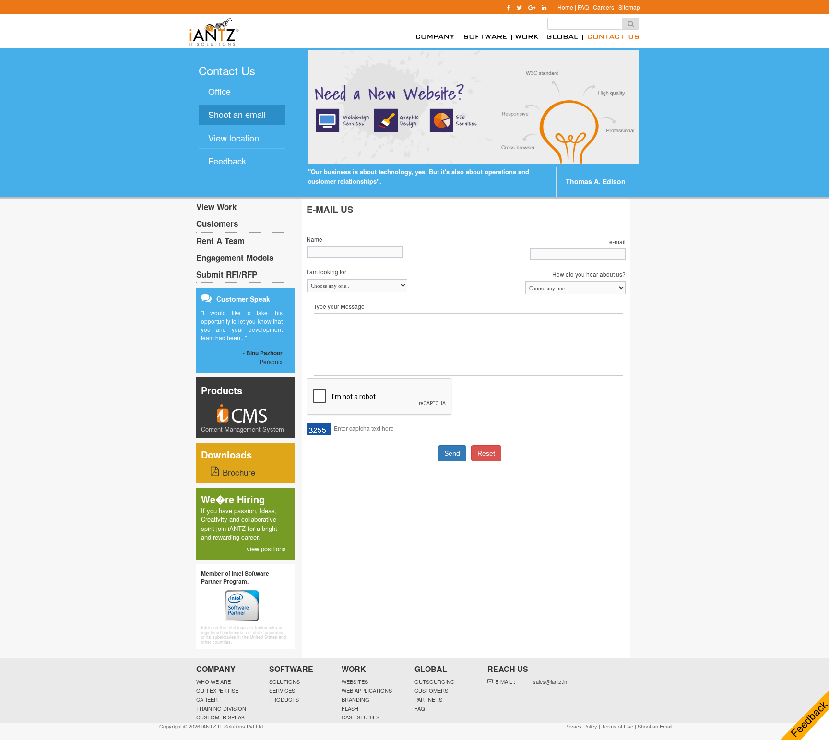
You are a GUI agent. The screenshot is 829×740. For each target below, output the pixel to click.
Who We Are (213, 681)
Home (565, 7)
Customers (217, 223)
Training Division (221, 708)
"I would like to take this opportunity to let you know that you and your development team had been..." (242, 324)
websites (355, 681)
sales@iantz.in (550, 681)
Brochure (239, 472)
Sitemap (629, 7)
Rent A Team (220, 241)
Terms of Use (617, 726)
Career (207, 699)
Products (221, 390)
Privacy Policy (580, 726)
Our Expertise (217, 690)
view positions (266, 548)
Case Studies (360, 717)
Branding (355, 699)
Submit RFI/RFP (226, 274)
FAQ (583, 7)
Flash (350, 708)
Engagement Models (234, 257)
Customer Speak (220, 717)
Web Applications (367, 690)
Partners (428, 699)
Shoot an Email (655, 726)
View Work (216, 206)
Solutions (284, 681)
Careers (603, 7)
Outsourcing (434, 681)
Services (282, 690)
